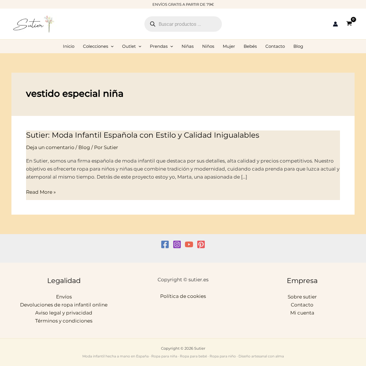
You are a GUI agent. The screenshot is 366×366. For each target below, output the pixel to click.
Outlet (129, 46)
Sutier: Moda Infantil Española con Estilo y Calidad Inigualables (142, 135)
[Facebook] (165, 244)
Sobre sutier (302, 297)
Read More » (41, 192)
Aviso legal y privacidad (63, 313)
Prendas (159, 46)
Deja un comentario (50, 147)
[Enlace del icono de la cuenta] (335, 24)
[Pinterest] (201, 244)
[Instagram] (177, 244)
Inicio (68, 46)
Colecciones (95, 46)
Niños (208, 46)
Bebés (250, 46)
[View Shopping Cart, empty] (349, 24)
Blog (298, 46)
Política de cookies (183, 296)
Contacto (275, 46)
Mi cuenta (302, 313)
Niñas (188, 46)
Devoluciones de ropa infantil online (64, 305)
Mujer (229, 46)
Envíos (64, 297)
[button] (111, 46)
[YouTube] (189, 244)
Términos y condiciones (63, 321)
